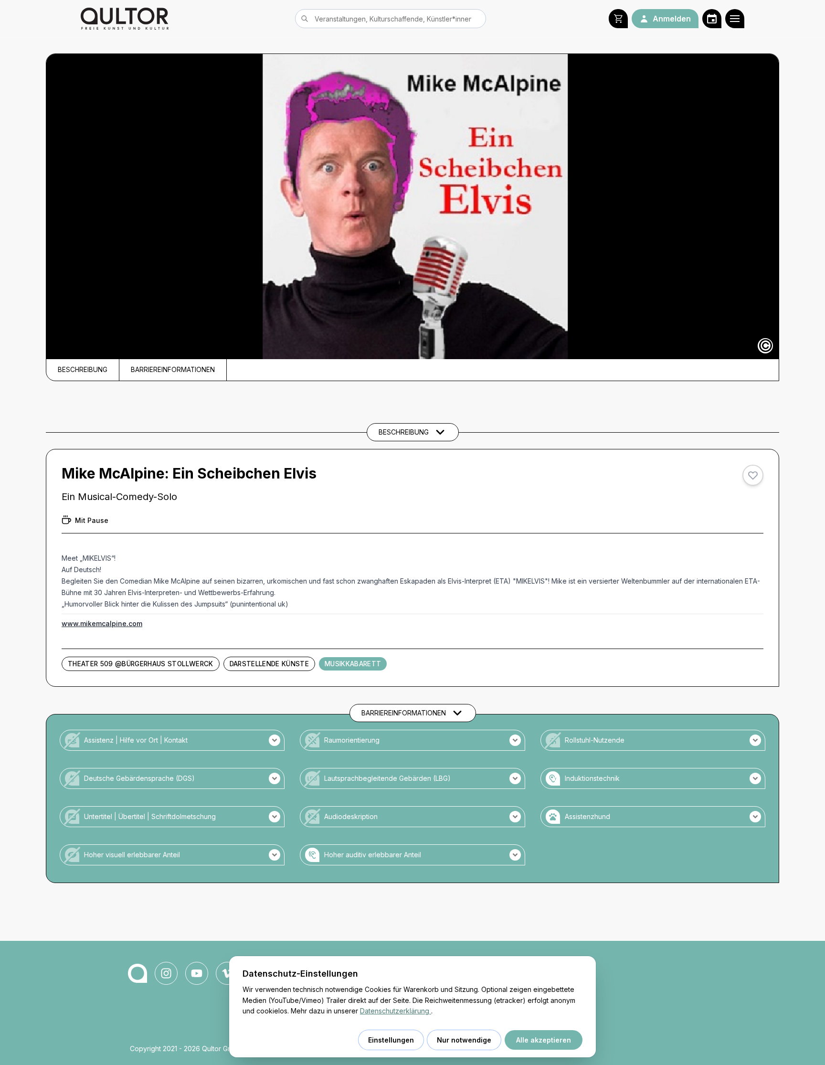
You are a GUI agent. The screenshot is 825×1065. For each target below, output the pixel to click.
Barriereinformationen (173, 369)
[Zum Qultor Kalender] (711, 18)
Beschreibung (82, 369)
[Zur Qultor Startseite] (125, 19)
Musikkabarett (353, 664)
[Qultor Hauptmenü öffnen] (734, 18)
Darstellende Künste (269, 664)
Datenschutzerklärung (395, 1011)
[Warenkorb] (618, 18)
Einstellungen (391, 1040)
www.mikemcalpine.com (102, 623)
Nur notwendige (464, 1040)
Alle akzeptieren (543, 1040)
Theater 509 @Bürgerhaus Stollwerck (140, 664)
